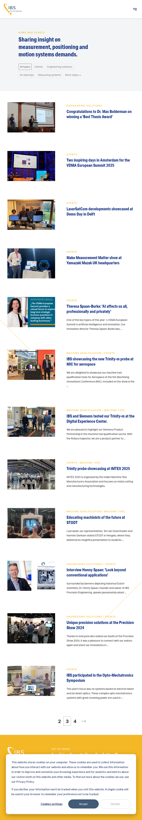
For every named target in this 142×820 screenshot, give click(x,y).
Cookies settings (51, 804)
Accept (83, 804)
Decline (115, 804)
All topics (25, 66)
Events (39, 66)
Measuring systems (49, 74)
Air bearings (27, 74)
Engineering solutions (59, 66)
